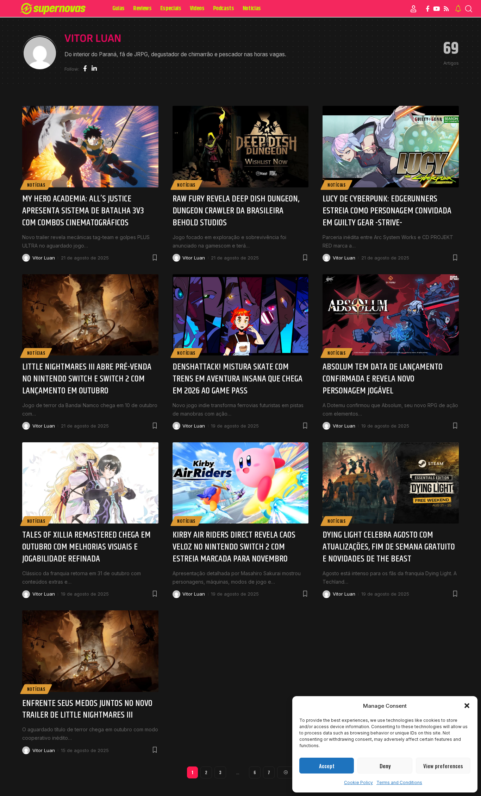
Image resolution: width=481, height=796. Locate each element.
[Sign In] (413, 8)
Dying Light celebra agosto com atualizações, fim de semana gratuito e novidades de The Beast (389, 547)
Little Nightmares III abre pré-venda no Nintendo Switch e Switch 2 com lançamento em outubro (86, 379)
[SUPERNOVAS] (54, 9)
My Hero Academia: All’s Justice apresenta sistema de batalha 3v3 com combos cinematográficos (83, 211)
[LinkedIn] (94, 69)
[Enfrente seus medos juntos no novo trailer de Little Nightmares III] (90, 651)
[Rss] (446, 9)
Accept (327, 766)
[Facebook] (427, 9)
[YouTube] (436, 9)
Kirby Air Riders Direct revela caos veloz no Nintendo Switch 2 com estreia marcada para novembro (234, 547)
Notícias (36, 185)
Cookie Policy (358, 782)
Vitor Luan (43, 258)
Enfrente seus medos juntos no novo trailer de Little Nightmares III (87, 709)
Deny (385, 766)
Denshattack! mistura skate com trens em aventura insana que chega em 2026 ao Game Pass (237, 379)
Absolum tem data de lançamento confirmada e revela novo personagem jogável (383, 379)
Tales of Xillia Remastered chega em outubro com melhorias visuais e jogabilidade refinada (86, 547)
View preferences (443, 766)
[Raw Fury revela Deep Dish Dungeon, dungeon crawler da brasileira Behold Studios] (241, 146)
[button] (466, 705)
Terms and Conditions (399, 782)
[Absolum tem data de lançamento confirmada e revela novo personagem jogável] (391, 315)
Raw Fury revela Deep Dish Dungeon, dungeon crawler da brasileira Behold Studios (236, 211)
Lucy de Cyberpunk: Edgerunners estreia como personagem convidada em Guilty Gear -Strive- (387, 211)
